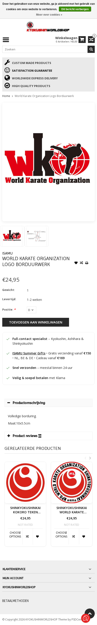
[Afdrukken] (87, 263)
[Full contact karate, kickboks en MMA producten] (48, 26)
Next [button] (90, 458)
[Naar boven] (90, 613)
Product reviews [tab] (27, 436)
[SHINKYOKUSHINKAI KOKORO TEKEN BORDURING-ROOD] (25, 482)
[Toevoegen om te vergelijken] (81, 263)
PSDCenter (79, 619)
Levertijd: (9, 299)
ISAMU (7, 253)
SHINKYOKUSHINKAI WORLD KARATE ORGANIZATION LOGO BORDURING (72, 510)
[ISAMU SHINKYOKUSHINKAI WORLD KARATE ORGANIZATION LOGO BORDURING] (71, 482)
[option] (12, 236)
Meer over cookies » (49, 14)
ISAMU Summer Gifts (28, 353)
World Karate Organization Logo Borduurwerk (44, 96)
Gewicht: (8, 290)
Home (6, 96)
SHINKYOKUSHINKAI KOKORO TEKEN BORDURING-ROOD (25, 510)
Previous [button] (85, 458)
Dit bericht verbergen (75, 9)
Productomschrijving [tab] (29, 403)
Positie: (9, 309)
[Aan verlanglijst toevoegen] (76, 263)
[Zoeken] (91, 49)
